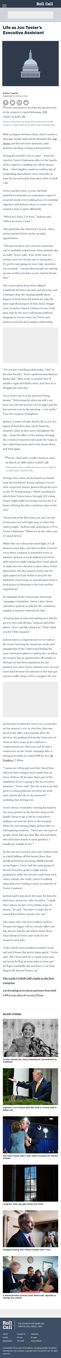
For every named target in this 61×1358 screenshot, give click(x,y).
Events (5, 1337)
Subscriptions (36, 1341)
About (5, 1334)
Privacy (20, 1337)
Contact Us (21, 1334)
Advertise (34, 1334)
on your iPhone (34, 995)
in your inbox (15, 995)
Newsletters (7, 1341)
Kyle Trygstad (11, 93)
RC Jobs (34, 1337)
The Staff (20, 1341)
